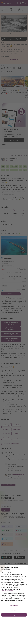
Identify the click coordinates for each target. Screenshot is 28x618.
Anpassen (14, 610)
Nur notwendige (14, 605)
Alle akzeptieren (14, 615)
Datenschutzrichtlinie (7, 590)
